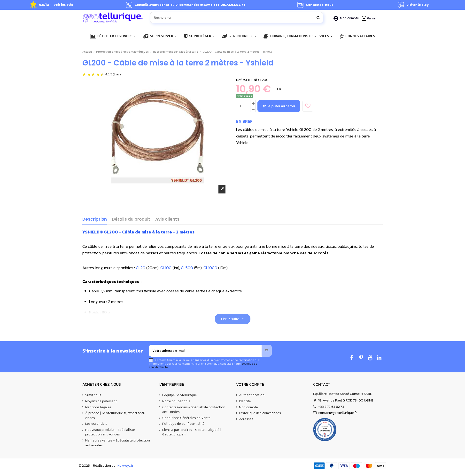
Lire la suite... (231, 318)
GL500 (187, 268)
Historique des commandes (260, 413)
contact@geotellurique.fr (337, 412)
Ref (238, 80)
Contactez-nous (319, 4)
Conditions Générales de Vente (186, 418)
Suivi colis (93, 395)
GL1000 (210, 268)
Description (94, 219)
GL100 (165, 268)
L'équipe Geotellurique (179, 395)
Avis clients (167, 219)
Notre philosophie (176, 401)
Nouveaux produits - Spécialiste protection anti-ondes (110, 432)
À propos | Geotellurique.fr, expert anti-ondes (115, 415)
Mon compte (349, 18)
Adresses (246, 419)
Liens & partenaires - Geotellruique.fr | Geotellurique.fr (191, 432)
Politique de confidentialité (183, 423)
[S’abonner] (267, 351)
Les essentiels (96, 423)
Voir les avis (63, 4)
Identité (245, 401)
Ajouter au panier (281, 106)
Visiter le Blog (417, 4)
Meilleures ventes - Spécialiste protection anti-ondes (117, 443)
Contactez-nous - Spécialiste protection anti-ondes (193, 409)
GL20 (140, 268)
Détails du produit (131, 219)
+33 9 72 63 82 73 (331, 406)
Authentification (251, 395)
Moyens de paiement (101, 401)
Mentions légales (98, 407)
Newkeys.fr (125, 465)
